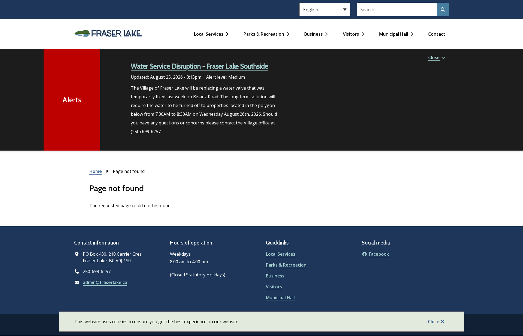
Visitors (351, 34)
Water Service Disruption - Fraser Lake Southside (199, 66)
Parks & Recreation (264, 34)
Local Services (208, 34)
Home (95, 171)
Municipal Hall (393, 34)
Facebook (379, 254)
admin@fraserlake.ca (105, 282)
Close (433, 322)
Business (313, 34)
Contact (436, 34)
